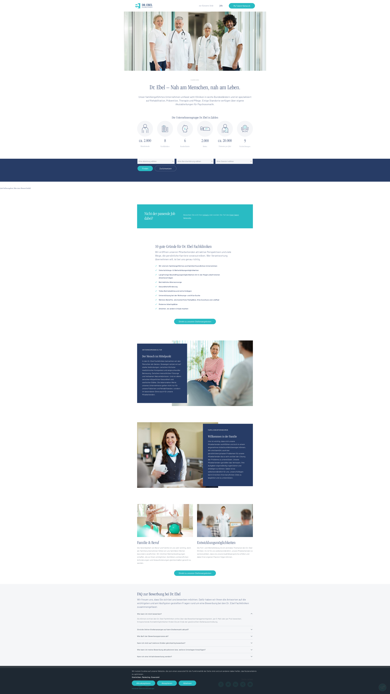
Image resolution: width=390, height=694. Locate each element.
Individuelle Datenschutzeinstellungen (143, 688)
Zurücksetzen (165, 168)
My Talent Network (241, 6)
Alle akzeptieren (143, 683)
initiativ (206, 215)
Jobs (221, 6)
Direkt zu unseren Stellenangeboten (195, 321)
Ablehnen (187, 683)
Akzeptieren (167, 683)
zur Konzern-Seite (206, 6)
